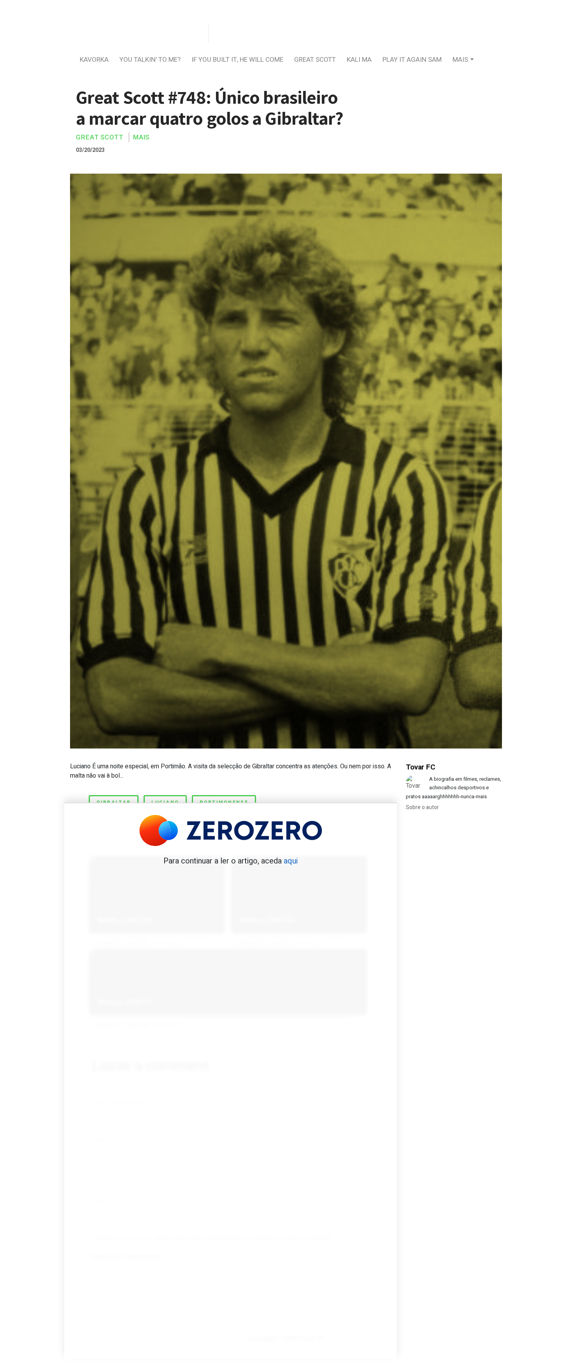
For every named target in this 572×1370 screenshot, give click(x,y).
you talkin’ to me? (150, 59)
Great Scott (315, 59)
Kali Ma (359, 59)
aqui (291, 861)
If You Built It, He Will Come (237, 59)
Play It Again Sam (412, 59)
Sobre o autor (422, 807)
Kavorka (94, 59)
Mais (460, 59)
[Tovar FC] (138, 33)
